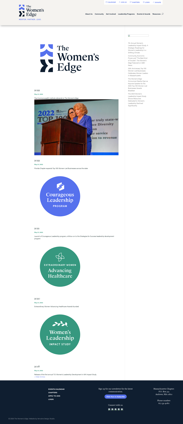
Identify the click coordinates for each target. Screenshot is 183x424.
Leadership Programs (126, 14)
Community (99, 14)
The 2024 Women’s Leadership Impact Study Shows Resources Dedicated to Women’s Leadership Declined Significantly (137, 100)
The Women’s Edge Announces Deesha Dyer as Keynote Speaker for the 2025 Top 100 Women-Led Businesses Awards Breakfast (138, 85)
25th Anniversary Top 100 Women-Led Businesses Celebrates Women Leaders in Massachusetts (138, 72)
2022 (37, 90)
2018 (37, 366)
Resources (156, 14)
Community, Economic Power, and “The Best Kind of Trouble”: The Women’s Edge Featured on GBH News (137, 60)
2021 (37, 228)
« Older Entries (39, 377)
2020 (37, 298)
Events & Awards (143, 14)
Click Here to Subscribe (115, 396)
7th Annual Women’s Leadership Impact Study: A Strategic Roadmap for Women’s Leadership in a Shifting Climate (138, 48)
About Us (88, 14)
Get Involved (111, 14)
